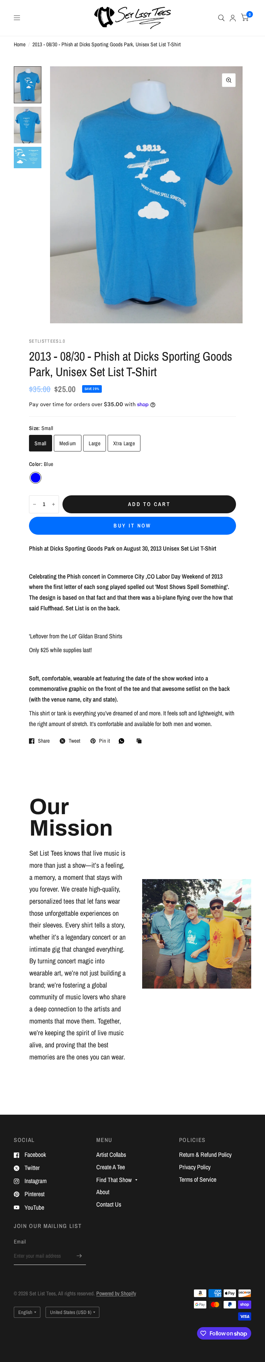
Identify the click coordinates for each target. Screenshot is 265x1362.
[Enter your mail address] (79, 1256)
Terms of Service (197, 1179)
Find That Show (114, 1179)
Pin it (104, 741)
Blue (35, 477)
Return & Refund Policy (205, 1154)
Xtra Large (124, 443)
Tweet (74, 741)
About (102, 1192)
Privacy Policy (194, 1167)
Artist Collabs (111, 1154)
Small (41, 443)
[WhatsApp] (123, 741)
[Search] (221, 18)
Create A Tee (110, 1167)
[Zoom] (229, 80)
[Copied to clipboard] (140, 741)
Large (94, 443)
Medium (67, 443)
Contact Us (108, 1204)
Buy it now (132, 525)
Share (44, 741)
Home (20, 44)
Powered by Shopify (116, 1293)
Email (20, 1241)
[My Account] (232, 18)
